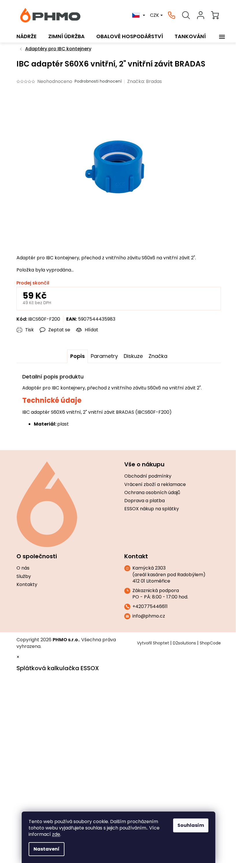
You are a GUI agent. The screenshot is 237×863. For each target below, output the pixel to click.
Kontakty (26, 584)
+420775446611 (150, 606)
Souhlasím (190, 825)
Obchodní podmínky (147, 476)
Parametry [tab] (104, 356)
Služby (23, 576)
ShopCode (210, 643)
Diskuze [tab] (133, 356)
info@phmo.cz (148, 616)
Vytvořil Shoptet (153, 643)
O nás (22, 568)
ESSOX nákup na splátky (151, 509)
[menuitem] (26, 36)
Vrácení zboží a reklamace (155, 484)
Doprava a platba (144, 501)
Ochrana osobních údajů (152, 492)
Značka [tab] (158, 356)
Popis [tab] (77, 356)
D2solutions (184, 643)
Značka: (144, 81)
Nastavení (47, 849)
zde (56, 834)
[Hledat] (186, 15)
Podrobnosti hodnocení (98, 81)
